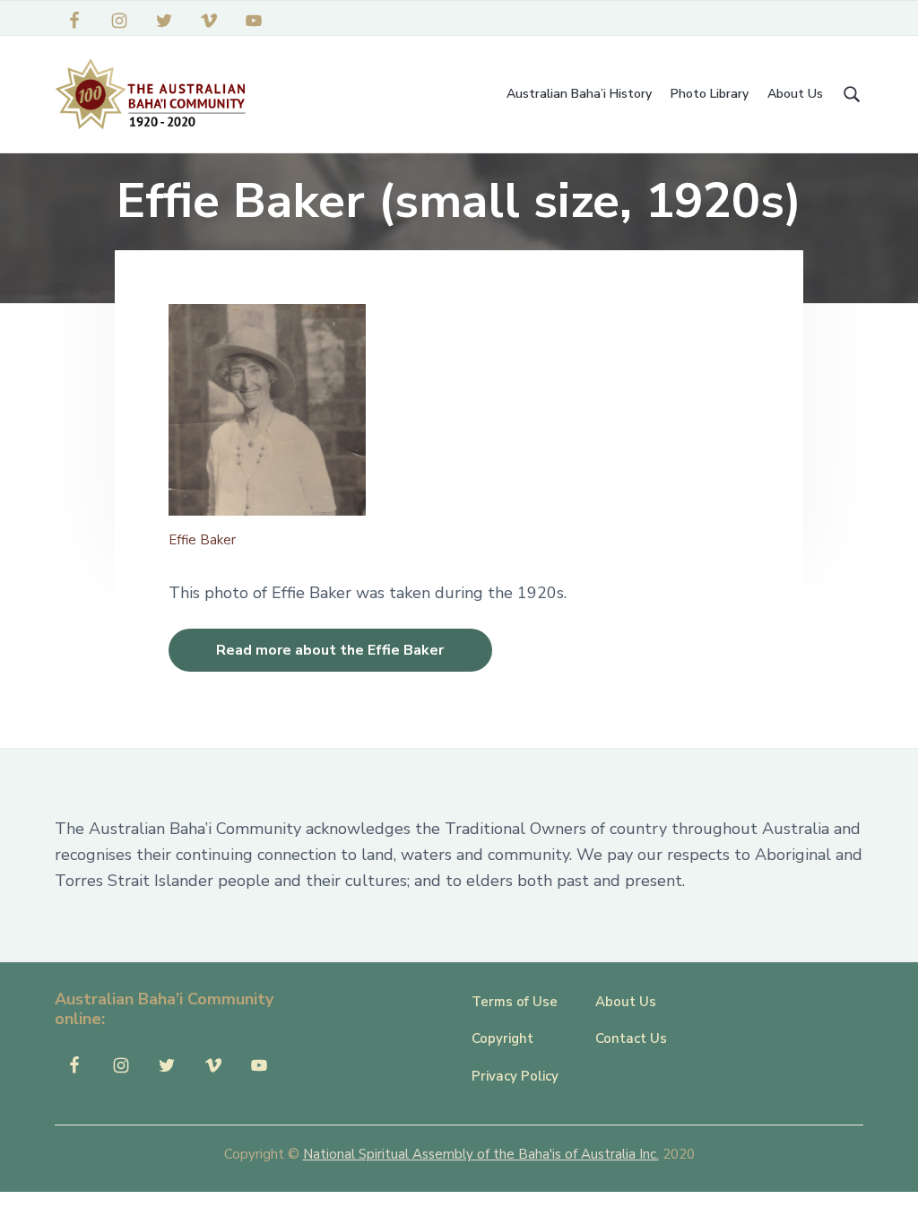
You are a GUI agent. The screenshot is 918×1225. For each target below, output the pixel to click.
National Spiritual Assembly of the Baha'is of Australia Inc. (481, 1154)
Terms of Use (515, 1002)
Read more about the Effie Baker (330, 650)
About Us (625, 1002)
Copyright (502, 1038)
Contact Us (631, 1038)
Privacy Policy (515, 1076)
